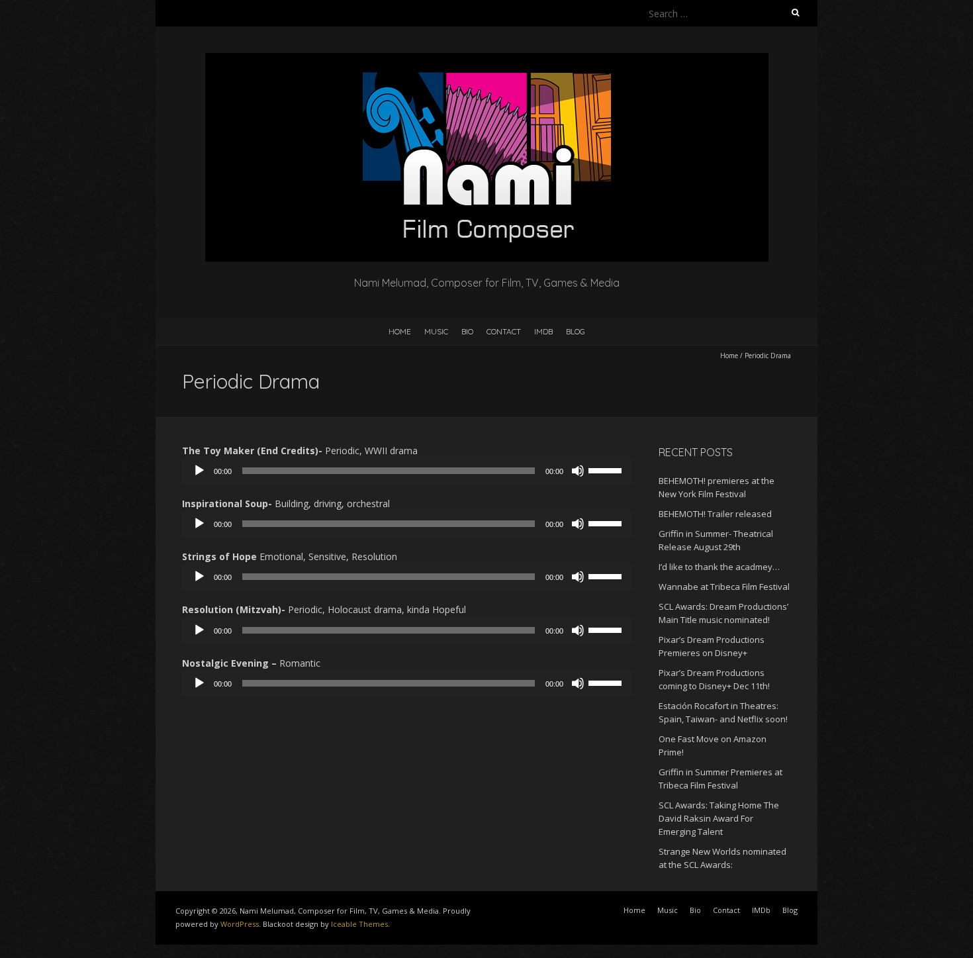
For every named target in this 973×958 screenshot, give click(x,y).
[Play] (199, 470)
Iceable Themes (359, 924)
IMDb (543, 331)
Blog (575, 331)
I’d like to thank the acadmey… (719, 567)
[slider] (607, 469)
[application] (407, 470)
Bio (467, 331)
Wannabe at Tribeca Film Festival (724, 587)
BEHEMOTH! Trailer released (715, 514)
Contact (503, 331)
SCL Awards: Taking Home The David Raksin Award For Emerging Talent (719, 818)
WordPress (239, 924)
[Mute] (577, 470)
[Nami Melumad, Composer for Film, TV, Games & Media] (486, 59)
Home (400, 331)
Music (436, 331)
